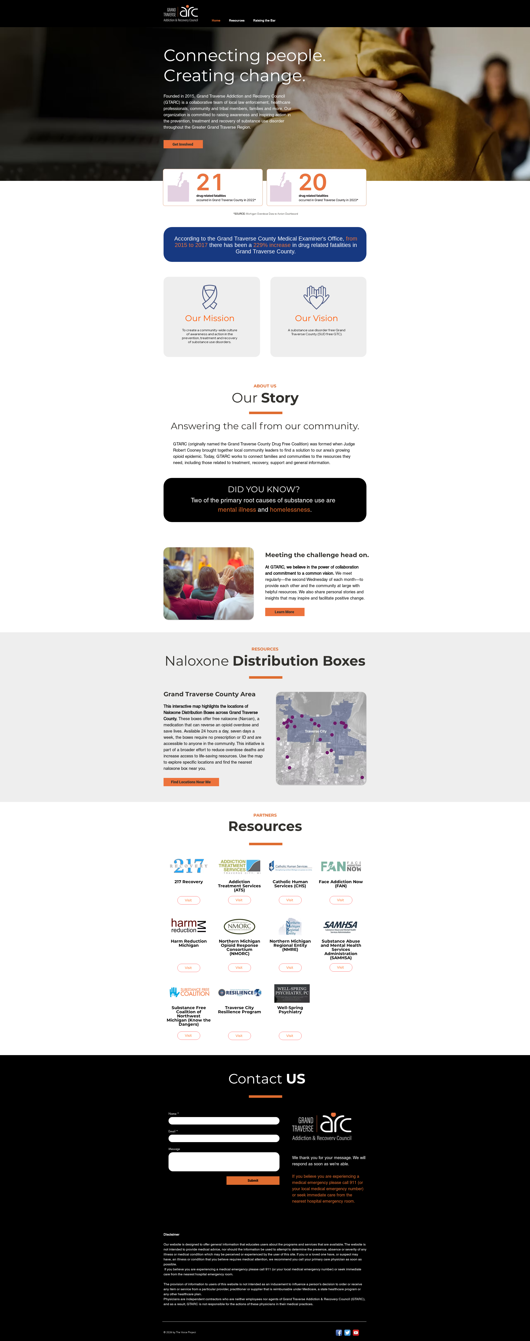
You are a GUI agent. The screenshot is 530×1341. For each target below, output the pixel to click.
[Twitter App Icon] (347, 1333)
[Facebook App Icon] (339, 1333)
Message (174, 1149)
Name (174, 1113)
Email (173, 1131)
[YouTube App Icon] (356, 1333)
